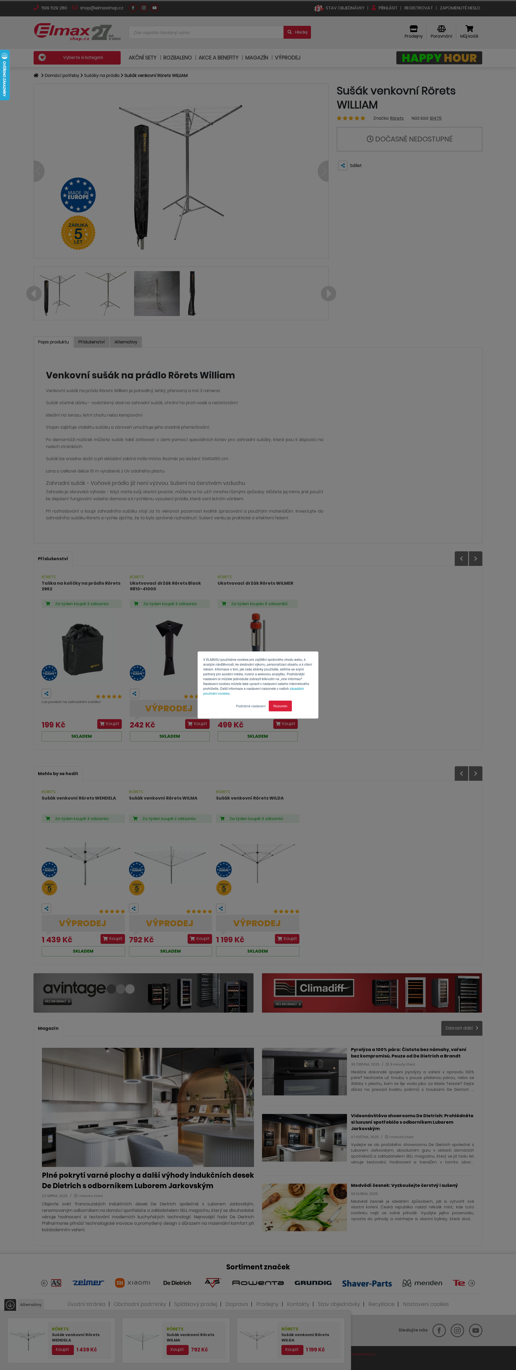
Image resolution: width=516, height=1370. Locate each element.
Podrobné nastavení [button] (251, 706)
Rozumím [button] (280, 706)
